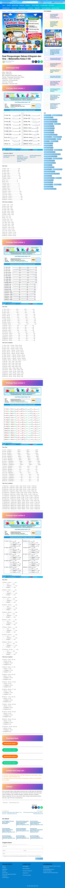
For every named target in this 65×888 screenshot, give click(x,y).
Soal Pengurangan (48, 182)
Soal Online (58, 178)
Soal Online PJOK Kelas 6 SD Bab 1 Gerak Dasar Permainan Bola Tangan (54, 24)
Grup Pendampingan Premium (48, 869)
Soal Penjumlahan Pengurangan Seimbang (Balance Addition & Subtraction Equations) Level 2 (36, 823)
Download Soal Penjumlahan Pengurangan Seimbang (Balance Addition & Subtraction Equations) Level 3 (22, 823)
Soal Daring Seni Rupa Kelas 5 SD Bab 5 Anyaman (55, 90)
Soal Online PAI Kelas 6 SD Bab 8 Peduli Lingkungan (55, 65)
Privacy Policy (5, 872)
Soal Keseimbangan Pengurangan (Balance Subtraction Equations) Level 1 (36, 837)
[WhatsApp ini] (41, 61)
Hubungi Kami (4, 869)
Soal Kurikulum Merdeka (49, 171)
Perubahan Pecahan (48, 147)
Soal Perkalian (57, 184)
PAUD (59, 139)
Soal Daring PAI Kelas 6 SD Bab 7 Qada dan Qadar (55, 71)
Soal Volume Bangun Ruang (50, 188)
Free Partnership (46, 867)
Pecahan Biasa (54, 141)
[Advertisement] (53, 240)
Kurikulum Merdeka (48, 117)
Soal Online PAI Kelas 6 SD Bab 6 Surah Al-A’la (55, 77)
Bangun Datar (47, 115)
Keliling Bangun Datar (57, 115)
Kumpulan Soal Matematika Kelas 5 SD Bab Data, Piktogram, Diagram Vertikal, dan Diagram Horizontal (22, 158)
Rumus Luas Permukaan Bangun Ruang (52, 154)
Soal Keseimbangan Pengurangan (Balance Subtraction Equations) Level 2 (22, 837)
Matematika (5, 802)
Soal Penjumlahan (48, 184)
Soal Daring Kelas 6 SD (49, 167)
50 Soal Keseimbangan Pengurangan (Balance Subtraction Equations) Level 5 (22, 830)
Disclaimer (4, 867)
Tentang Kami (4, 875)
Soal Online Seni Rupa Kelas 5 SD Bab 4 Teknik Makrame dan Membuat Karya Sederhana (55, 97)
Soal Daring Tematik (57, 169)
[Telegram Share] (38, 61)
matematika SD (47, 136)
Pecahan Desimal (48, 145)
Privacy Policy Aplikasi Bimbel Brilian (9, 874)
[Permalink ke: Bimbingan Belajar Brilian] (3, 61)
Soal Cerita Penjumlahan (49, 160)
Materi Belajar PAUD (57, 136)
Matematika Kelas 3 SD (14, 802)
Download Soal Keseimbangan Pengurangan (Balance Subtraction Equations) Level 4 (36, 830)
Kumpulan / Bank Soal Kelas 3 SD (12, 776)
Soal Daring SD (48, 169)
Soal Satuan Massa (48, 186)
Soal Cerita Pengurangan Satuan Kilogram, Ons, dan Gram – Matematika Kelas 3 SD (12, 812)
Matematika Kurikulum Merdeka (50, 134)
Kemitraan (4, 871)
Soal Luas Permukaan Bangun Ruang (51, 173)
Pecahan (46, 141)
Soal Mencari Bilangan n (49, 178)
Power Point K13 (58, 149)
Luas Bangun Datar (48, 123)
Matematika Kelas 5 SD (49, 130)
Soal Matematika (47, 175)
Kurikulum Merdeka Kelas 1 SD (50, 119)
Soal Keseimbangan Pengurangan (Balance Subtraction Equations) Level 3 (8, 837)
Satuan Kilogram (47, 158)
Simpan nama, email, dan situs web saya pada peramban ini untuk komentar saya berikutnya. (22, 856)
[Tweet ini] (36, 61)
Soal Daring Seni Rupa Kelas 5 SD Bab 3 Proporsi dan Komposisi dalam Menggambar (55, 106)
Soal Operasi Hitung (48, 180)
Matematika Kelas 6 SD (49, 132)
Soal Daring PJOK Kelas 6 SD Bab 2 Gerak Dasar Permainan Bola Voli (54, 16)
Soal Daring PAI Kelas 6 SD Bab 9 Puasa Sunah (55, 59)
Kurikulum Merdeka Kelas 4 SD (50, 121)
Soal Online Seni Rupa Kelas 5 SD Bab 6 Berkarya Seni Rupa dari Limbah (55, 83)
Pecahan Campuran (48, 143)
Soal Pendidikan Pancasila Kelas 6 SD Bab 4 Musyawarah (8, 822)
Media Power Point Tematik (50, 139)
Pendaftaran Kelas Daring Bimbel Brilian (50, 872)
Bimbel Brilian (7, 2)
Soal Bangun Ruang (57, 158)
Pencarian (41, 2)
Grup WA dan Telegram (47, 871)
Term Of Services (5, 877)
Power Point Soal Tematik (49, 152)
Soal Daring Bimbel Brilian (49, 162)
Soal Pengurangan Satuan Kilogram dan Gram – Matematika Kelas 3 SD (33, 812)
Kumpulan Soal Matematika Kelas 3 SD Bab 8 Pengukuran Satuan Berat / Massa (23, 775)
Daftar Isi (4, 866)
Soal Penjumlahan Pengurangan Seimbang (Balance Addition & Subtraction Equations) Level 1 (8, 831)
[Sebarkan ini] (33, 61)
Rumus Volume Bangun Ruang (50, 156)
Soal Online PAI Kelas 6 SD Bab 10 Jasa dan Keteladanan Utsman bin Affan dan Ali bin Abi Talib (55, 52)
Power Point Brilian (48, 149)
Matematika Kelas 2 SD (49, 126)
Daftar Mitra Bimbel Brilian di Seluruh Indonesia (52, 866)
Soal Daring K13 (48, 165)
